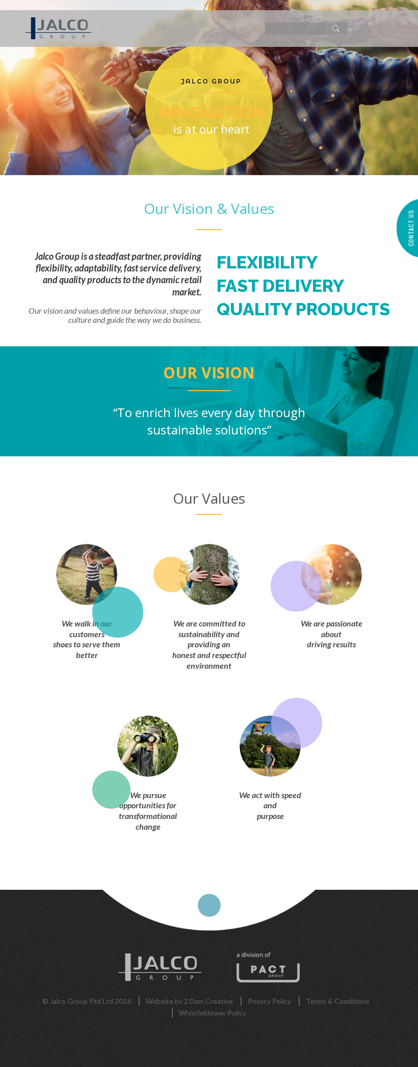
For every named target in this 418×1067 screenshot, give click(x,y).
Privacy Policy (269, 1001)
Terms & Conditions (338, 1001)
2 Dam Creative (208, 1001)
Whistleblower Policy (212, 1012)
